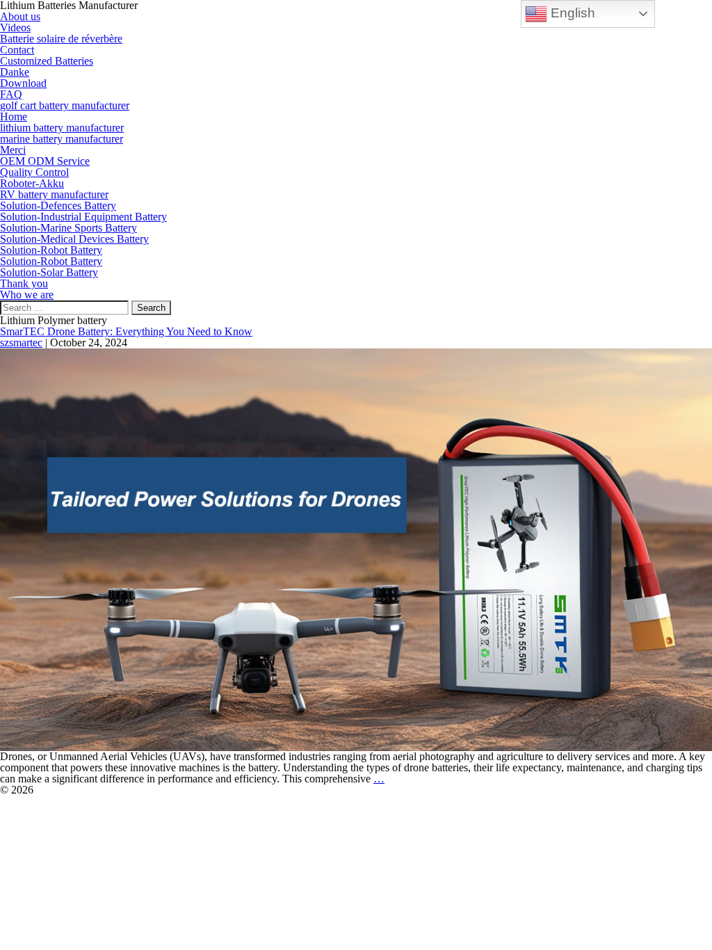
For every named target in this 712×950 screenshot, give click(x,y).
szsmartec (21, 342)
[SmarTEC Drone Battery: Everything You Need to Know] (356, 548)
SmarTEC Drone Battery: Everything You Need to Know (126, 331)
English (571, 13)
